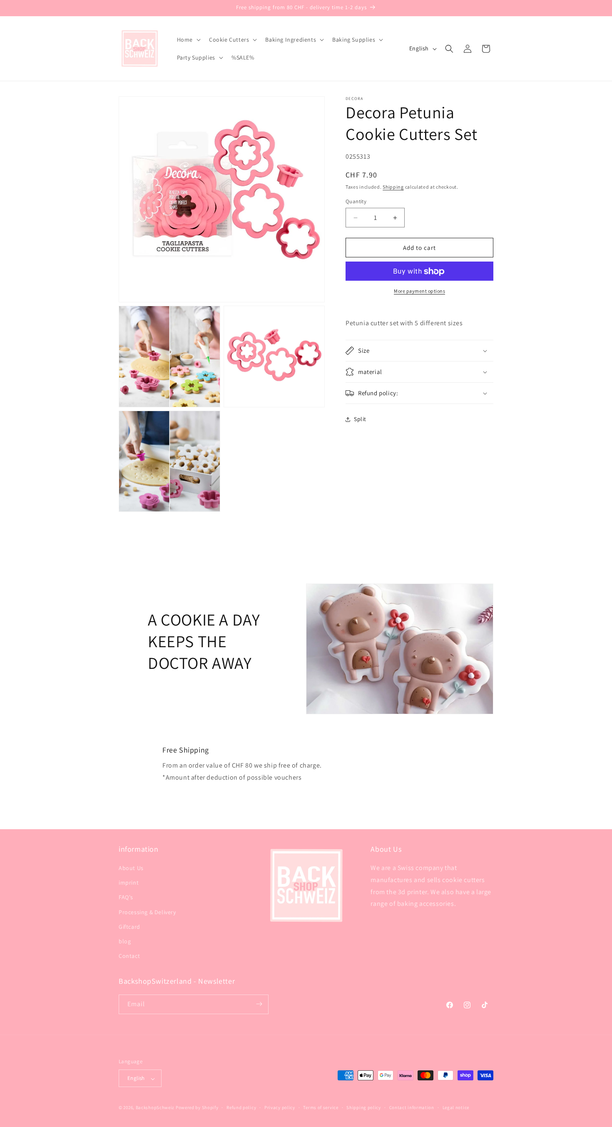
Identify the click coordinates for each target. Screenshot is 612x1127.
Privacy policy (279, 1107)
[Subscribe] (259, 1004)
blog (125, 941)
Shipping (393, 187)
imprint (129, 883)
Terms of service (320, 1107)
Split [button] (360, 419)
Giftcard (129, 926)
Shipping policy (363, 1107)
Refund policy (241, 1107)
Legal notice (456, 1107)
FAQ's (126, 897)
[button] (188, 39)
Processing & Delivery (147, 912)
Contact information (411, 1107)
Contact (129, 956)
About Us (131, 868)
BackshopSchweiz (155, 1108)
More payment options (419, 291)
